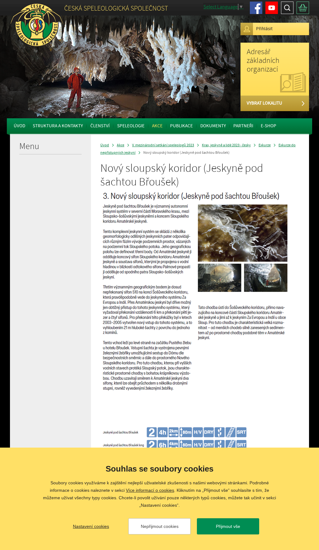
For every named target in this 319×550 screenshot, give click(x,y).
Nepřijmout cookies (160, 526)
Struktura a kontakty (58, 126)
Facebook (256, 8)
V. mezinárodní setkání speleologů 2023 (163, 145)
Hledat (287, 8)
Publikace (181, 126)
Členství (100, 126)
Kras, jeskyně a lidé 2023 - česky (226, 145)
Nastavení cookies (91, 526)
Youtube (271, 8)
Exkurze (265, 145)
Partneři (243, 126)
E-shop (268, 126)
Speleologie (131, 126)
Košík (303, 8)
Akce (157, 126)
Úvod (19, 126)
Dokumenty (213, 126)
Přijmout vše (228, 526)
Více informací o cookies (150, 490)
